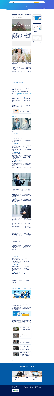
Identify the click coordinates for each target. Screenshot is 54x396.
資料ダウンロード (37, 22)
